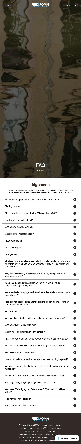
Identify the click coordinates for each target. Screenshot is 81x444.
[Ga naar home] (40, 5)
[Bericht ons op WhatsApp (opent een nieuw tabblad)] (76, 5)
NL (70, 5)
